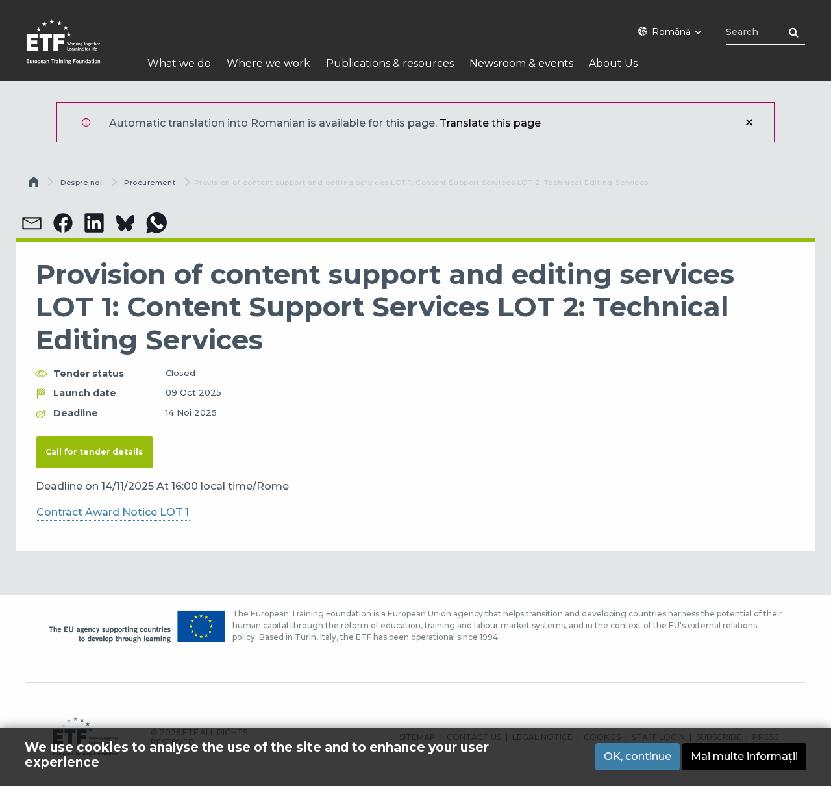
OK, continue (637, 756)
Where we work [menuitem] (268, 63)
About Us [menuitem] (613, 63)
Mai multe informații (744, 756)
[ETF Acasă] (76, 50)
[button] (32, 223)
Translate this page (490, 123)
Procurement (149, 182)
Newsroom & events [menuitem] (521, 63)
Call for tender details (94, 452)
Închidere (749, 122)
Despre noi (81, 182)
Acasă (35, 185)
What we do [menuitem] (179, 63)
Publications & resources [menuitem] (390, 63)
